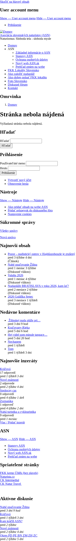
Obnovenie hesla (18, 183)
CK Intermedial (9, 480)
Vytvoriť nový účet (19, 180)
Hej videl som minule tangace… (27, 334)
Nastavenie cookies (20, 214)
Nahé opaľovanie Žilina (22, 264)
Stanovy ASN (16, 445)
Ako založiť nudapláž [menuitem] (21, 74)
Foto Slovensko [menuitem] (17, 81)
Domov (12, 104)
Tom (10, 348)
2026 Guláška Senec (20, 296)
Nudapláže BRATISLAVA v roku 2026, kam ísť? (38, 286)
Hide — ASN (27, 439)
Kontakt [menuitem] (13, 88)
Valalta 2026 (15, 275)
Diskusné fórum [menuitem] (17, 84)
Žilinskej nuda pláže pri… (24, 320)
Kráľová (5, 369)
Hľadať (4, 141)
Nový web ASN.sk (19, 452)
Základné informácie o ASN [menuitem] (33, 52)
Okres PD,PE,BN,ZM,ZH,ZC (18, 535)
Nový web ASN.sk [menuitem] (27, 63)
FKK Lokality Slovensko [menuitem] (23, 70)
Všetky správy (9, 230)
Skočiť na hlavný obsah (14, 1)
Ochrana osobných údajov (24, 449)
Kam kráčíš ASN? (11, 521)
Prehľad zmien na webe (22, 456)
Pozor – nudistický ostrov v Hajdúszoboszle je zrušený (41, 254)
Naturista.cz (7, 476)
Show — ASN (9, 439)
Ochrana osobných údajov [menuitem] (32, 59)
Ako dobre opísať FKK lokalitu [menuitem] (27, 77)
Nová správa (8, 237)
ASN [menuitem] (11, 49)
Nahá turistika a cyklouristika (18, 411)
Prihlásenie (14, 25)
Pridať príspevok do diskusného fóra (30, 210)
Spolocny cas (8, 390)
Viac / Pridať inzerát (12, 422)
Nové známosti (9, 379)
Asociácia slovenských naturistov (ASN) (25, 35)
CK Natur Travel (11, 483)
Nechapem (14, 341)
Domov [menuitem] (12, 45)
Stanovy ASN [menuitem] (24, 56)
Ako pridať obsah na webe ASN (28, 207)
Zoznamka (6, 401)
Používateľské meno (12, 163)
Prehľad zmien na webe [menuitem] (30, 66)
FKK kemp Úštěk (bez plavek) (19, 473)
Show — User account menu (18, 18)
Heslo (3, 168)
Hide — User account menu (53, 18)
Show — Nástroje (11, 200)
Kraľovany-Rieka (19, 327)
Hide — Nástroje (33, 200)
